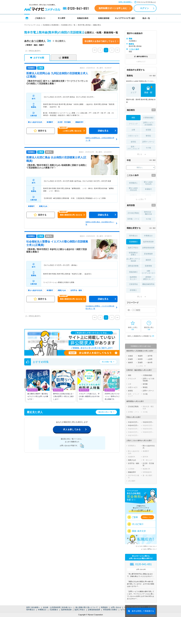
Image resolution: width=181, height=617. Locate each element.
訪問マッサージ (148, 142)
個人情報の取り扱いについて (86, 607)
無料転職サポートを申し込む (113, 8)
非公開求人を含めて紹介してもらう (100, 41)
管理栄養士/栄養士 (110, 610)
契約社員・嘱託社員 (148, 213)
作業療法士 (42, 610)
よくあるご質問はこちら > (149, 549)
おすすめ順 (39, 57)
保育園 (148, 130)
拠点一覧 (146, 18)
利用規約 (104, 607)
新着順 (65, 57)
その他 (148, 148)
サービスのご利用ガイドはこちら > (146, 546)
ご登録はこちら (147, 517)
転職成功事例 (82, 18)
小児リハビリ (133, 136)
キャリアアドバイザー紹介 (125, 18)
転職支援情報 (103, 18)
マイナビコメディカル (32, 25)
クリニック (133, 124)
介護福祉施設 (148, 118)
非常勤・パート (133, 219)
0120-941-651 (76, 8)
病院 (133, 118)
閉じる (139, 154)
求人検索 (61, 18)
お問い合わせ (116, 607)
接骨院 (133, 142)
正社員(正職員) (133, 213)
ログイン (144, 8)
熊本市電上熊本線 (84, 25)
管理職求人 (133, 183)
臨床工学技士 (80, 610)
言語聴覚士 (54, 610)
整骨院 (148, 136)
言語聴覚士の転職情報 (51, 25)
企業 (133, 130)
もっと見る (140, 199)
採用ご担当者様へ (125, 2)
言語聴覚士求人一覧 (68, 25)
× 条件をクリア (140, 61)
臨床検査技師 (66, 610)
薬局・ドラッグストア (133, 148)
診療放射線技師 (94, 610)
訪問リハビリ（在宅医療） (148, 124)
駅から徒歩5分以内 (148, 183)
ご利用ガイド (40, 18)
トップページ (27, 18)
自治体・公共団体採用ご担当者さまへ (57, 607)
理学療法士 (30, 610)
